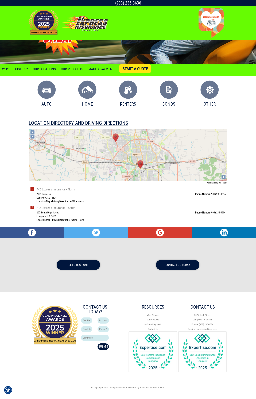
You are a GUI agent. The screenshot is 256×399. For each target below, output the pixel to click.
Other (209, 104)
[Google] (160, 232)
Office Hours (77, 201)
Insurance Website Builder (152, 387)
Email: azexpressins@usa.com (202, 329)
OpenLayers (223, 183)
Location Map (44, 201)
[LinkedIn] (224, 232)
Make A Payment (153, 324)
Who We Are (153, 315)
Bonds (168, 104)
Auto (46, 104)
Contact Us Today (177, 265)
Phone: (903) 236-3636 (203, 324)
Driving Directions (61, 201)
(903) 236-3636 (128, 3)
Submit (103, 346)
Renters (128, 104)
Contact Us (153, 329)
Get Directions (78, 265)
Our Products (153, 319)
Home (87, 104)
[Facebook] (32, 232)
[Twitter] (96, 232)
